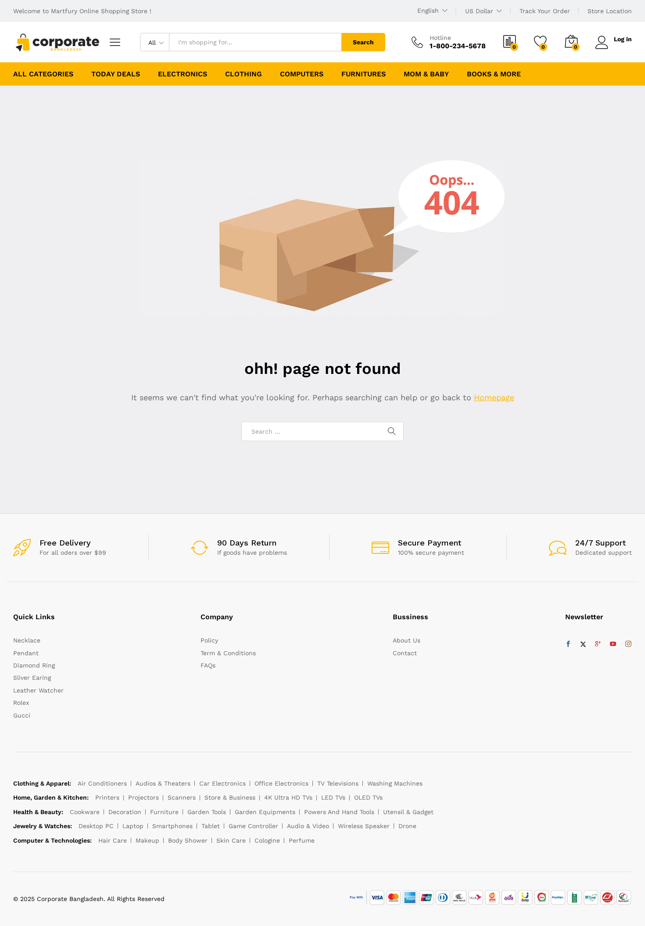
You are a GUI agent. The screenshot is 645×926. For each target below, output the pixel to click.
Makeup (147, 840)
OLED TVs (368, 797)
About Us (406, 640)
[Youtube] (613, 644)
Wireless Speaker (364, 825)
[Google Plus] (598, 644)
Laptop (132, 825)
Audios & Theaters (163, 783)
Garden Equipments (265, 811)
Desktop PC (96, 825)
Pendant (26, 653)
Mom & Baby (426, 74)
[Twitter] (583, 644)
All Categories (43, 74)
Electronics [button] (182, 74)
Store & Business (229, 797)
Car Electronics (222, 783)
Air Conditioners (102, 783)
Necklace (26, 640)
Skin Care (231, 840)
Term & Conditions (228, 653)
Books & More (494, 74)
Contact (405, 653)
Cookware (85, 811)
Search (363, 42)
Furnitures (363, 74)
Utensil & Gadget (408, 811)
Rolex (21, 702)
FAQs (208, 665)
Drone (407, 825)
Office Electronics (281, 783)
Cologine (267, 840)
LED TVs (333, 797)
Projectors (143, 797)
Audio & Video (308, 825)
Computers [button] (301, 74)
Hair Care (112, 840)
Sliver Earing (32, 677)
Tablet (210, 825)
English (428, 10)
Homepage (494, 397)
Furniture (164, 811)
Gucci (21, 715)
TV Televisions (337, 783)
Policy (209, 640)
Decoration (124, 811)
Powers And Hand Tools (339, 811)
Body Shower (188, 840)
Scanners (182, 797)
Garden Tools (206, 811)
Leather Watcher (38, 690)
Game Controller (253, 825)
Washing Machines (395, 783)
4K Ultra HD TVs (288, 797)
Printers (107, 797)
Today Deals (115, 74)
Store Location (610, 10)
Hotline (440, 37)
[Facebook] (568, 644)
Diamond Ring (34, 665)
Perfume (302, 840)
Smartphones (172, 825)
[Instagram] (628, 644)
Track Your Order (545, 10)
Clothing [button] (243, 74)
